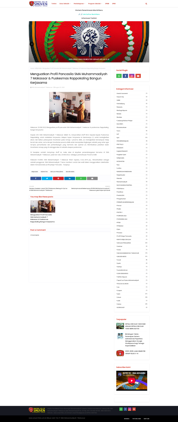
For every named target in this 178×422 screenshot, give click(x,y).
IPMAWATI (132, 148)
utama (132, 304)
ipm (132, 137)
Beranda (126, 418)
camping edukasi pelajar (132, 120)
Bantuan (146, 418)
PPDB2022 (132, 226)
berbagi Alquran (132, 110)
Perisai (132, 205)
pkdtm (132, 209)
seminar (132, 246)
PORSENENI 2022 (132, 219)
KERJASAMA (38, 68)
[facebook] (125, 76)
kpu (132, 165)
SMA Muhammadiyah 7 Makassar (42, 87)
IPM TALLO (132, 144)
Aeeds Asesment (132, 93)
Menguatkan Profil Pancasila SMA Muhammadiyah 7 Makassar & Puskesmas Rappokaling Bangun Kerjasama (42, 218)
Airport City (132, 97)
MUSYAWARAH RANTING (132, 185)
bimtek (132, 114)
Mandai (132, 178)
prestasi (132, 233)
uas (132, 287)
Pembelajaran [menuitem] (79, 4)
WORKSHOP (132, 307)
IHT (132, 134)
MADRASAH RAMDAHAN (132, 171)
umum (132, 297)
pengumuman (132, 199)
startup (132, 267)
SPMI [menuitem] (114, 4)
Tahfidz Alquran (132, 277)
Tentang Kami (136, 418)
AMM (132, 100)
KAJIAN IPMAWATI (132, 151)
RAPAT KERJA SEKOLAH (132, 239)
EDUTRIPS (132, 124)
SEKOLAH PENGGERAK (56, 172)
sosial (132, 260)
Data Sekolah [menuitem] (64, 4)
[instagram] (131, 76)
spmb (132, 263)
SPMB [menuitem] (107, 4)
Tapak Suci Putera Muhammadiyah (132, 280)
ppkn (132, 229)
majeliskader (132, 175)
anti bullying (132, 103)
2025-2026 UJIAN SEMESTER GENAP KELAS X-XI (135, 352)
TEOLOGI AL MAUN (132, 284)
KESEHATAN (44, 172)
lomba (132, 168)
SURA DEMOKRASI (132, 273)
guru (132, 131)
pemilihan (132, 192)
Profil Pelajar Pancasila (132, 236)
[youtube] (138, 76)
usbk (132, 301)
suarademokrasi (132, 270)
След (146, 44)
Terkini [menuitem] (53, 4)
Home (32, 68)
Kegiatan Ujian (132, 154)
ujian (132, 294)
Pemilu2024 (132, 195)
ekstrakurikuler (132, 127)
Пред (31, 44)
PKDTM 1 (132, 212)
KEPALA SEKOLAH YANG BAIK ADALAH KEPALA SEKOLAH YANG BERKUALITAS (135, 326)
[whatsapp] (119, 76)
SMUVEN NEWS (70, 172)
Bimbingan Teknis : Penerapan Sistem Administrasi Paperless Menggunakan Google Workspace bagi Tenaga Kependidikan (134, 340)
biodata (132, 117)
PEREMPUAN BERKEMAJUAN (132, 202)
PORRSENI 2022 (132, 216)
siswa (132, 250)
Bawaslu (132, 107)
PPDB (132, 222)
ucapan (132, 290)
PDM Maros (132, 188)
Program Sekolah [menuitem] (94, 4)
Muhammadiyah (132, 182)
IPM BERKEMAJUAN (132, 141)
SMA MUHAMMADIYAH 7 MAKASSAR (132, 253)
